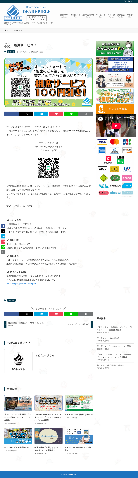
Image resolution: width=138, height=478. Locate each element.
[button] (11, 114)
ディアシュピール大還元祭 (108, 339)
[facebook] (38, 355)
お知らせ (11, 52)
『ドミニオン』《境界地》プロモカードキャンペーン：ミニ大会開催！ (115, 330)
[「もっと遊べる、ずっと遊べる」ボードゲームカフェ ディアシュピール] (27, 13)
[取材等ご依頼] (115, 71)
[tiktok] (52, 355)
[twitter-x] (125, 1)
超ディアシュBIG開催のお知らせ (111, 366)
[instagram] (47, 355)
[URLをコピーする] (85, 114)
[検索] (132, 1)
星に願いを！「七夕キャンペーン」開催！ (115, 347)
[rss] (128, 1)
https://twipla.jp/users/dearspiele (21, 283)
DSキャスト (18, 369)
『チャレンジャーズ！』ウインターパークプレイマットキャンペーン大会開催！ (115, 357)
